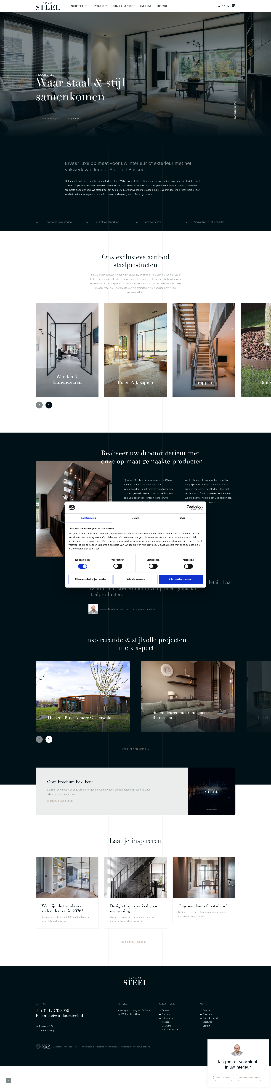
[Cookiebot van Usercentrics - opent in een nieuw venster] (189, 507)
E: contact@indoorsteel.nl (59, 1016)
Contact (162, 6)
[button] (219, 6)
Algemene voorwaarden (107, 1046)
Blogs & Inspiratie (124, 6)
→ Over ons (205, 1010)
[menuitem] (80, 6)
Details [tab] (135, 518)
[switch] (117, 566)
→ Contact (205, 1025)
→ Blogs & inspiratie (209, 1017)
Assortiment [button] (79, 6)
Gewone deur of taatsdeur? (202, 906)
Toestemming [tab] (88, 518)
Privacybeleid (87, 1046)
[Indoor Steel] (48, 6)
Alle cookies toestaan (180, 579)
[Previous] (39, 405)
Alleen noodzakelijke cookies (90, 579)
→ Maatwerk (165, 1025)
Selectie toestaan (135, 579)
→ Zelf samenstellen (168, 1029)
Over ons (145, 6)
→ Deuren (164, 1010)
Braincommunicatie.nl (139, 1046)
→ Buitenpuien (166, 1017)
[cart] (233, 6)
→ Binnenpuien (166, 1014)
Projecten (101, 6)
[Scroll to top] (8, 1080)
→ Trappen (164, 1021)
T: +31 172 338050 (52, 1011)
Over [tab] (182, 518)
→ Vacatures (206, 1021)
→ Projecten (206, 1014)
